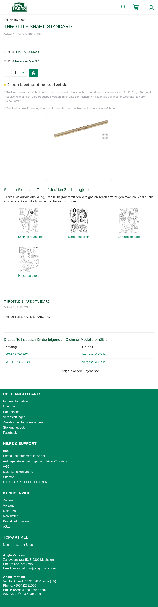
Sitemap (8, 477)
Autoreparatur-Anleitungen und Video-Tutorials (35, 461)
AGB (6, 466)
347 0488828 (32, 594)
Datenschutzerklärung (18, 471)
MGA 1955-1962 (16, 354)
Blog (6, 450)
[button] (79, 128)
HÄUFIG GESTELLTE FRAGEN (25, 482)
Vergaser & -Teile (94, 354)
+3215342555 (23, 564)
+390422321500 (25, 585)
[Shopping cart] (136, 7)
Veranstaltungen (14, 417)
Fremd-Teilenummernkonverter (24, 456)
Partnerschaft (12, 411)
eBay (6, 526)
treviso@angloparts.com (29, 590)
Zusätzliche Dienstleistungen (23, 422)
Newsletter (10, 516)
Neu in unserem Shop (18, 544)
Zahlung (8, 500)
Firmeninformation (15, 401)
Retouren (9, 511)
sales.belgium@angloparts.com (34, 568)
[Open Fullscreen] (105, 136)
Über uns (9, 406)
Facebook (10, 432)
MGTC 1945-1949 (17, 362)
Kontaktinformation (16, 521)
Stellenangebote (14, 427)
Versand (8, 505)
